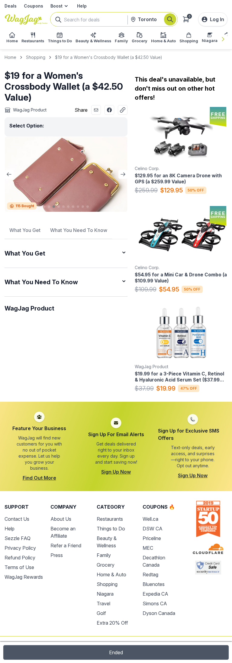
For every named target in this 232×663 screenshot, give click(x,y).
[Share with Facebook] (109, 110)
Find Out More (39, 478)
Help (82, 5)
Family (104, 555)
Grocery (105, 565)
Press (56, 555)
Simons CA (155, 603)
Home (10, 57)
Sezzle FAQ (18, 538)
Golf (101, 613)
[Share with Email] (96, 110)
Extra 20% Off (112, 623)
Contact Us (17, 519)
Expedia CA (155, 594)
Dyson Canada (159, 613)
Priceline (152, 538)
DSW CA (153, 529)
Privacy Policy (20, 548)
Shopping (35, 57)
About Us (60, 519)
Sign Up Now (116, 472)
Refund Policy (20, 558)
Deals (11, 5)
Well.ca (150, 519)
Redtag (150, 574)
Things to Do (111, 529)
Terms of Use (19, 567)
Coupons (33, 5)
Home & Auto (111, 574)
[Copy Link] (122, 110)
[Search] (170, 19)
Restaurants (110, 519)
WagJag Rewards (24, 577)
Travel (103, 603)
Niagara (105, 594)
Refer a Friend (65, 545)
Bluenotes (154, 584)
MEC (148, 548)
